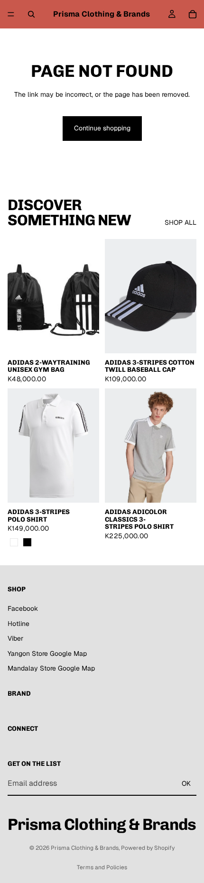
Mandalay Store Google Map (51, 668)
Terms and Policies (102, 867)
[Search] (31, 14)
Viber (15, 638)
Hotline (18, 623)
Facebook (23, 608)
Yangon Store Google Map (47, 653)
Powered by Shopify (148, 848)
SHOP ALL (180, 222)
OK (186, 783)
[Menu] (11, 14)
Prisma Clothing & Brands (85, 848)
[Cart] (192, 14)
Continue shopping (102, 128)
